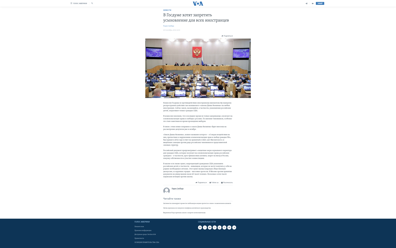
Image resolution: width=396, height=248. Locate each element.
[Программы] (313, 3)
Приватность (139, 238)
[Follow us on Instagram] (215, 227)
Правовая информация (142, 230)
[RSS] (220, 227)
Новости (167, 10)
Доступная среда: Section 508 (145, 234)
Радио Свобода (168, 26)
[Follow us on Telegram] (234, 227)
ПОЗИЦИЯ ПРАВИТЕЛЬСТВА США (146, 242)
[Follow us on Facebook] (200, 227)
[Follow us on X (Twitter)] (205, 227)
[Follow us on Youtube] (210, 227)
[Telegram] (306, 3)
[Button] (227, 36)
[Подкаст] (224, 227)
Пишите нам (139, 226)
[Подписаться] (229, 227)
